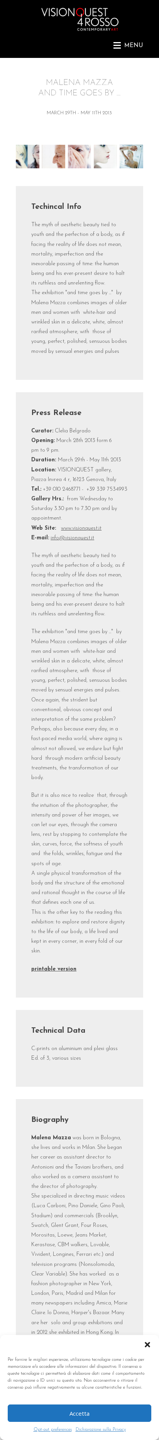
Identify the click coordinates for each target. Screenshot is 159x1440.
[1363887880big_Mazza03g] (53, 167)
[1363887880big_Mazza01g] (27, 167)
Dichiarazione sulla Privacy (101, 1429)
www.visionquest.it (81, 528)
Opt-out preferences (53, 1429)
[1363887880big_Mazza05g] (79, 167)
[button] (147, 1345)
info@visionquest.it (72, 538)
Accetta (79, 1413)
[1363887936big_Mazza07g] (105, 167)
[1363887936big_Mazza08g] (131, 167)
